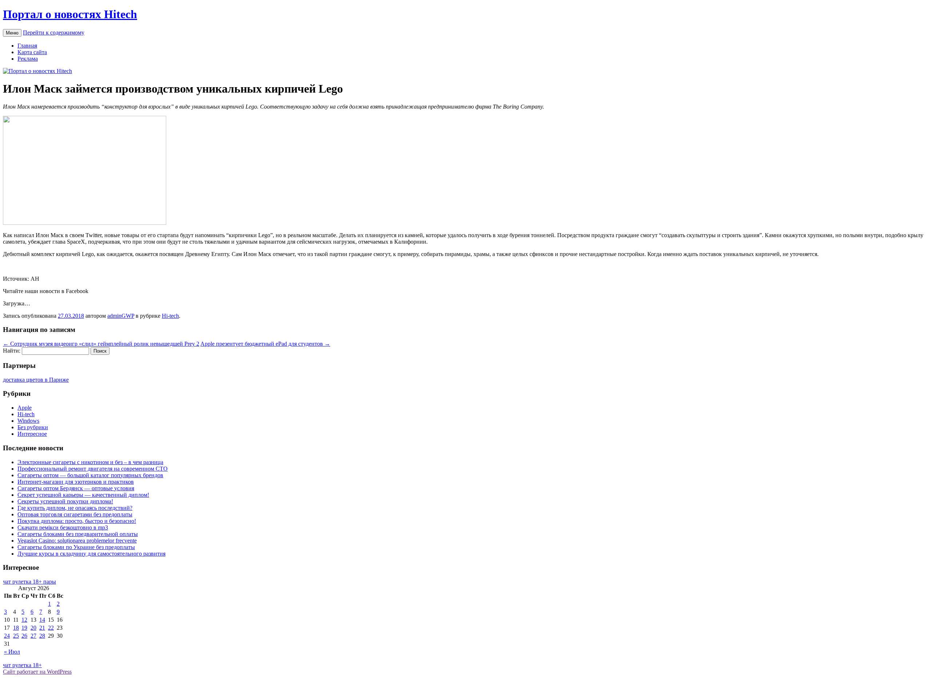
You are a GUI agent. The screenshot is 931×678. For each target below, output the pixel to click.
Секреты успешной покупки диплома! (65, 501)
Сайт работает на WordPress (37, 672)
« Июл (12, 652)
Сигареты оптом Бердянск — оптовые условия (75, 488)
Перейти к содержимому (53, 32)
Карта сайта (32, 52)
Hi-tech (170, 316)
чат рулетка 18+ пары (29, 581)
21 (42, 628)
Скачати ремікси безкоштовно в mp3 (62, 527)
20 (33, 628)
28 (42, 636)
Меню (12, 33)
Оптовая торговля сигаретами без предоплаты (74, 514)
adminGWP (120, 316)
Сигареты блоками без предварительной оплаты (77, 534)
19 (24, 628)
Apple (24, 408)
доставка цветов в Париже (36, 380)
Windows (28, 421)
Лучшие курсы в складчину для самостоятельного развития (91, 554)
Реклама (27, 59)
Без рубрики (32, 427)
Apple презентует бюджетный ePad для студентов (265, 344)
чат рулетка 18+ (22, 665)
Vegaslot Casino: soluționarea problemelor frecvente (77, 540)
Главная (27, 45)
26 (24, 636)
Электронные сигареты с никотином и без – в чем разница (90, 462)
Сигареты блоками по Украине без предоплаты (76, 547)
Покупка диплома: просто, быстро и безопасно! (76, 521)
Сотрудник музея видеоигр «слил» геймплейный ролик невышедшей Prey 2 (101, 344)
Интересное (32, 434)
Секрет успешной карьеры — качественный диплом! (83, 495)
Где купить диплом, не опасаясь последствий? (74, 508)
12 (24, 620)
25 (16, 636)
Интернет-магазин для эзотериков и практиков (75, 482)
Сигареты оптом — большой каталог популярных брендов (90, 475)
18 (16, 628)
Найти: (11, 351)
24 (7, 636)
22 (51, 628)
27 (33, 636)
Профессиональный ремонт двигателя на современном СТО (92, 469)
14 (42, 620)
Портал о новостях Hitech (70, 14)
